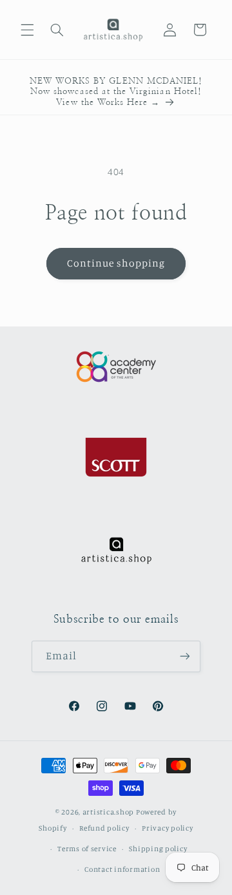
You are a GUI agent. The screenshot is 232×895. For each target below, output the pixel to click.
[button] (27, 29)
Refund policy (104, 828)
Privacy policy (167, 828)
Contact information (122, 869)
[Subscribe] (185, 656)
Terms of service (87, 848)
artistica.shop (108, 811)
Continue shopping (116, 263)
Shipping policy (158, 848)
